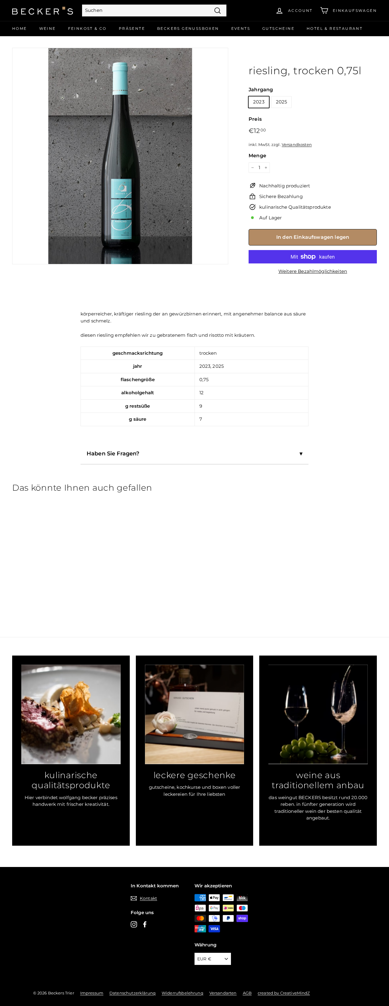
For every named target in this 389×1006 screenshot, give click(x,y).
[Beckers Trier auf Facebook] (145, 924)
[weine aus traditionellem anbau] (318, 714)
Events (240, 28)
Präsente (132, 28)
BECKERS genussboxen (188, 28)
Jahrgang (261, 89)
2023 (258, 102)
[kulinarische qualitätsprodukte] (71, 714)
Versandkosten (297, 144)
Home (19, 28)
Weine (47, 28)
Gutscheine (278, 28)
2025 (281, 102)
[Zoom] (120, 156)
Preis (255, 119)
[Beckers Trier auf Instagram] (134, 924)
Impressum (91, 992)
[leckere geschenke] (194, 714)
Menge (257, 155)
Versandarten (223, 992)
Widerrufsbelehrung (182, 992)
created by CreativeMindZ (284, 992)
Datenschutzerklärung (132, 992)
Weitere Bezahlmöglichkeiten (312, 271)
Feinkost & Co (87, 28)
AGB (247, 992)
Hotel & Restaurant (335, 28)
